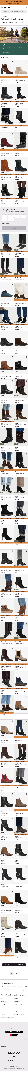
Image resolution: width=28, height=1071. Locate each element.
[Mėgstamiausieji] (22, 7)
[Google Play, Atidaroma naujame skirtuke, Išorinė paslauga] (9, 1032)
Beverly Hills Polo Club (19, 1014)
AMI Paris (3, 1001)
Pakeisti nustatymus (12, 1068)
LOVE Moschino (18, 1001)
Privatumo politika (21, 1068)
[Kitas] (26, 2)
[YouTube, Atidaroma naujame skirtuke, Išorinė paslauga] (14, 1056)
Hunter (16, 998)
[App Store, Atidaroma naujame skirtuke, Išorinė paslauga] (18, 1032)
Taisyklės (5, 1068)
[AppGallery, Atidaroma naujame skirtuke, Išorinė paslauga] (14, 1035)
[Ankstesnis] (2, 2)
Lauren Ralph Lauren (19, 1007)
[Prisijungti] (19, 7)
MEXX (2, 998)
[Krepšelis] (25, 7)
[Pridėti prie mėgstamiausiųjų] (12, 61)
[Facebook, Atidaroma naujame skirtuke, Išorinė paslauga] (18, 1056)
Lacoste (3, 1007)
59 (16, 973)
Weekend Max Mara (19, 1004)
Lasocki (3, 1004)
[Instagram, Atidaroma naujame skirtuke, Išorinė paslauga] (9, 1056)
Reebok (3, 1014)
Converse (3, 1011)
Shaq (15, 1011)
